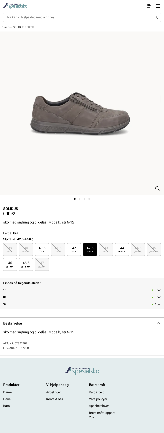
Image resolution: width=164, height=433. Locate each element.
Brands (6, 27)
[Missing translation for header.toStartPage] (15, 6)
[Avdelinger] (148, 6)
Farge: (10, 233)
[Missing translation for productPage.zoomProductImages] (157, 188)
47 (42, 264)
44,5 (138, 249)
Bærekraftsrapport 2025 (102, 415)
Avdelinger (53, 392)
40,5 (42, 249)
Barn (6, 406)
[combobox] (79, 17)
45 (154, 249)
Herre (7, 399)
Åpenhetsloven (99, 406)
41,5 (58, 249)
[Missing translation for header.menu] (158, 6)
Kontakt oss (54, 399)
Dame (7, 392)
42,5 (90, 249)
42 (74, 249)
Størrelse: (9, 239)
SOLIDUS (18, 27)
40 (26, 249)
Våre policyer (98, 399)
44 (122, 249)
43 (106, 249)
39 (10, 249)
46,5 (26, 264)
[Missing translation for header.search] (156, 17)
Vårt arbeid (96, 392)
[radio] (10, 249)
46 (10, 264)
